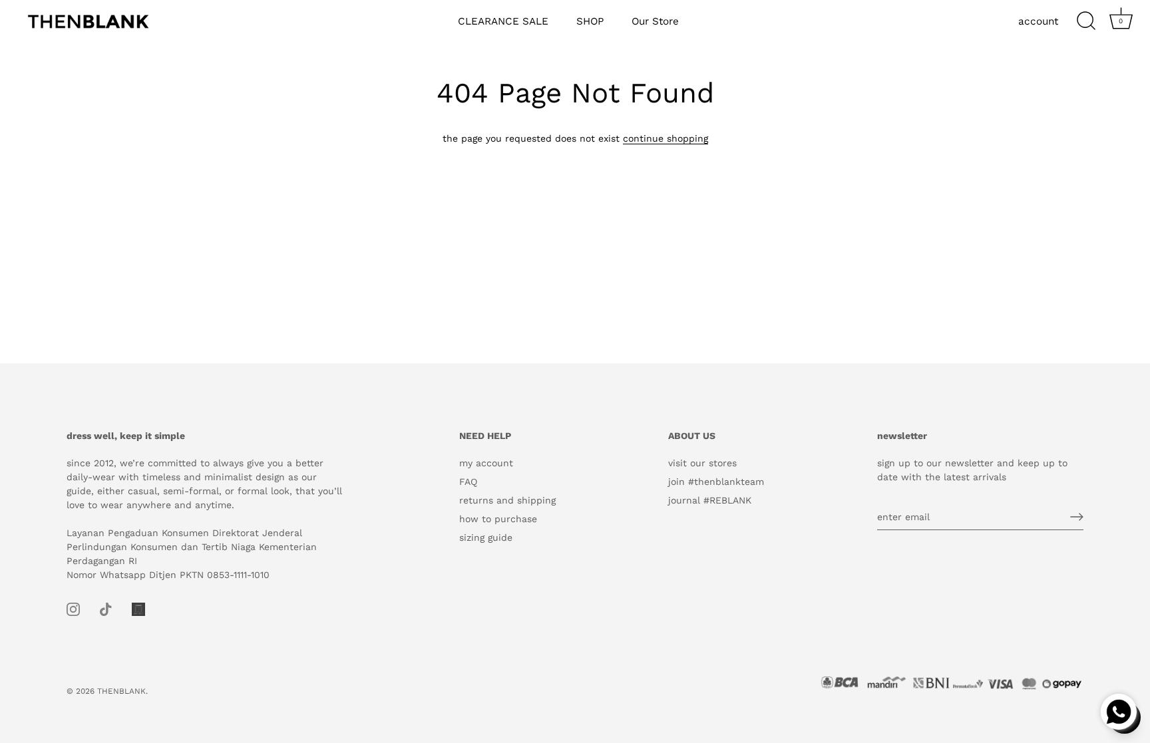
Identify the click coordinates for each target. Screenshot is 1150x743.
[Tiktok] (105, 608)
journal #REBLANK (709, 500)
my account (486, 463)
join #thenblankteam (716, 481)
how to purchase (498, 519)
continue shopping (665, 138)
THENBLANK (121, 691)
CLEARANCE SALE (503, 21)
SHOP (590, 21)
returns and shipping (507, 500)
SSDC (113, 702)
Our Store (655, 21)
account (1038, 21)
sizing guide (485, 537)
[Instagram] (73, 608)
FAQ (468, 481)
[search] (1086, 21)
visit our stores (702, 463)
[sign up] (1076, 516)
